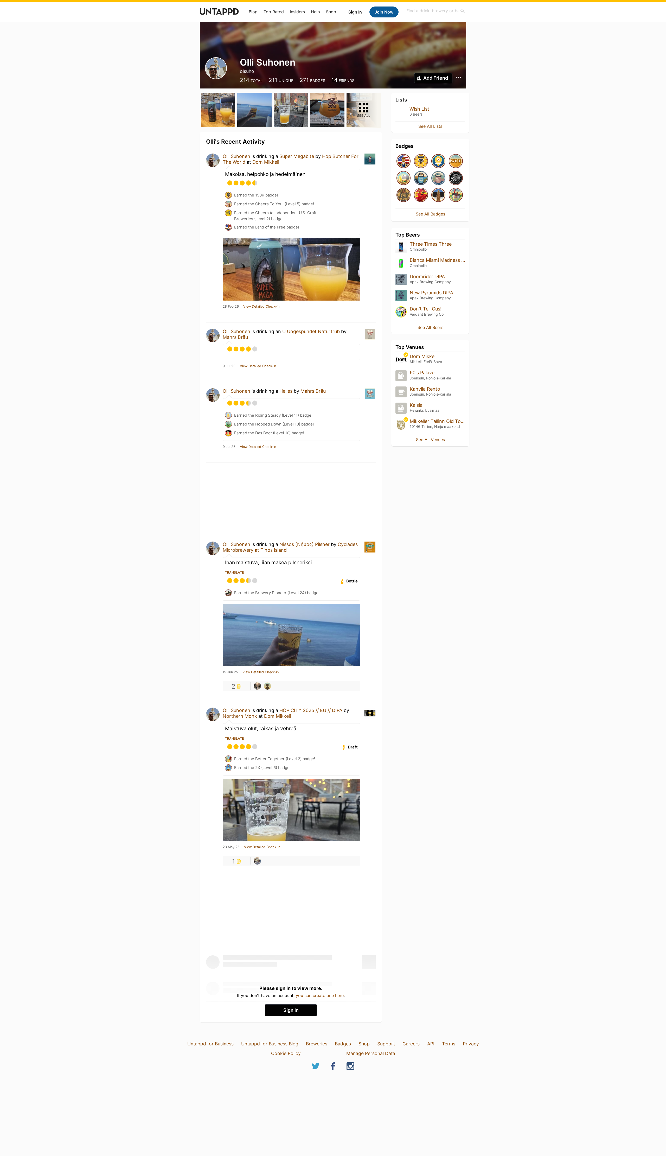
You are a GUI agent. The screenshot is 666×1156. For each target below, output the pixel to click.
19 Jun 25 (230, 672)
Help (315, 11)
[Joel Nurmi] (257, 686)
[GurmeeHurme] (267, 686)
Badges (343, 1043)
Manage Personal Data (370, 1053)
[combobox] (435, 10)
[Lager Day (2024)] (456, 178)
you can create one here (320, 995)
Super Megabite (296, 156)
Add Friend (435, 78)
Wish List (419, 109)
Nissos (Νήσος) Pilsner (304, 544)
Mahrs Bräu (235, 337)
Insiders (297, 11)
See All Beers (430, 327)
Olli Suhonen (236, 156)
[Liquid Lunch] (403, 178)
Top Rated (274, 11)
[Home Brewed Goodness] (456, 195)
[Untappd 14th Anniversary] (403, 195)
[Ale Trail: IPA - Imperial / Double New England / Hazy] (421, 178)
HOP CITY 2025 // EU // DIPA (310, 710)
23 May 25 (231, 847)
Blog (253, 11)
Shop (331, 11)
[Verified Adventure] (438, 161)
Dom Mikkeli (265, 162)
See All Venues (430, 439)
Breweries (316, 1043)
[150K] (421, 161)
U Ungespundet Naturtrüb (311, 331)
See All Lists (430, 126)
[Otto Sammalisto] (257, 861)
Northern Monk (240, 716)
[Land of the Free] (403, 161)
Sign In (355, 12)
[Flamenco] (421, 195)
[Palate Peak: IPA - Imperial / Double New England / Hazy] (438, 178)
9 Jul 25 (229, 366)
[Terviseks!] (438, 195)
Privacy (471, 1043)
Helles (285, 391)
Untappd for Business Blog (269, 1043)
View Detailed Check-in (261, 306)
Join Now (384, 12)
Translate (234, 572)
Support (386, 1043)
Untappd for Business (210, 1043)
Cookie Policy (286, 1053)
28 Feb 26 (231, 306)
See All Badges (430, 214)
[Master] (456, 161)
